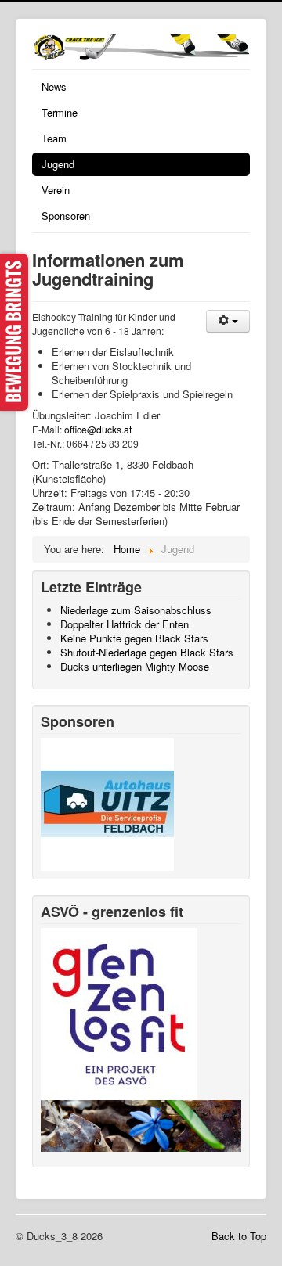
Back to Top (239, 1235)
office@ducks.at (98, 429)
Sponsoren (66, 215)
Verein (56, 189)
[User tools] (228, 321)
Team (54, 138)
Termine (60, 112)
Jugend (58, 163)
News (54, 86)
